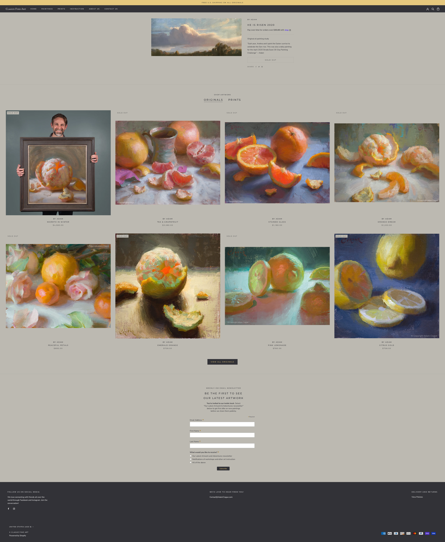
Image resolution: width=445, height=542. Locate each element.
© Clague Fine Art (19, 532)
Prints (61, 9)
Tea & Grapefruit (167, 222)
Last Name (195, 441)
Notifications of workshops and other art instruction (213, 459)
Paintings (47, 9)
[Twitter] (259, 66)
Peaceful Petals (58, 345)
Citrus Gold (386, 345)
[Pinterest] (262, 66)
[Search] (433, 9)
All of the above (198, 462)
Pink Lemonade (277, 345)
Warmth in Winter (58, 222)
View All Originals (222, 362)
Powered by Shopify (17, 535)
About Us (94, 9)
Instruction (77, 9)
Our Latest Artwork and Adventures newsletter (211, 456)
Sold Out (270, 60)
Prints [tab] (234, 99)
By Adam (252, 19)
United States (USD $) (20, 527)
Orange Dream (387, 222)
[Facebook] (256, 66)
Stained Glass (277, 222)
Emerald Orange (167, 345)
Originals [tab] (213, 99)
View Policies (417, 497)
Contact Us (111, 9)
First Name (195, 430)
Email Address (197, 420)
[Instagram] (14, 508)
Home (33, 9)
